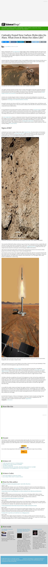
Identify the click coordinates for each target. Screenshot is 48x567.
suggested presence (31, 246)
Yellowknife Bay (27, 132)
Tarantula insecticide (37, 529)
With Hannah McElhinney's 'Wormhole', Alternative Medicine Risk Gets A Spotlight (19, 466)
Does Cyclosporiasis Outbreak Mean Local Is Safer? (13, 498)
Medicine (4, 29)
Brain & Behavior (10, 29)
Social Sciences (28, 27)
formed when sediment (19, 133)
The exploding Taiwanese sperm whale (7, 530)
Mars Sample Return (7, 117)
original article (28, 398)
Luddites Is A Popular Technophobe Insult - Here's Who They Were (16, 484)
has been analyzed (17, 368)
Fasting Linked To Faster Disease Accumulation (12, 464)
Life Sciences (5, 27)
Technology (18, 29)
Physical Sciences (12, 27)
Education (34, 27)
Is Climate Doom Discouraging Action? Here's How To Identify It (16, 468)
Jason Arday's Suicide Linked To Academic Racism (13, 476)
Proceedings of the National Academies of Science (17, 99)
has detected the (16, 51)
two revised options (13, 123)
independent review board (28, 120)
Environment (20, 27)
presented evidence (37, 109)
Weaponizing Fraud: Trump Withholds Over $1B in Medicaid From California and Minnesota (21, 491)
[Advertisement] (24, 11)
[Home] (9, 24)
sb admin (8, 46)
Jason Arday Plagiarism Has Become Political (12, 475)
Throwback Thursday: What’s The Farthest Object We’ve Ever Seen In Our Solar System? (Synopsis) (23, 531)
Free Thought (25, 29)
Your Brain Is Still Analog (8, 465)
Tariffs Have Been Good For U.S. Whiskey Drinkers (13, 463)
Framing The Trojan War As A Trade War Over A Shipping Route (15, 512)
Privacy (21, 558)
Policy (39, 27)
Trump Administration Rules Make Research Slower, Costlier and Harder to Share (19, 505)
